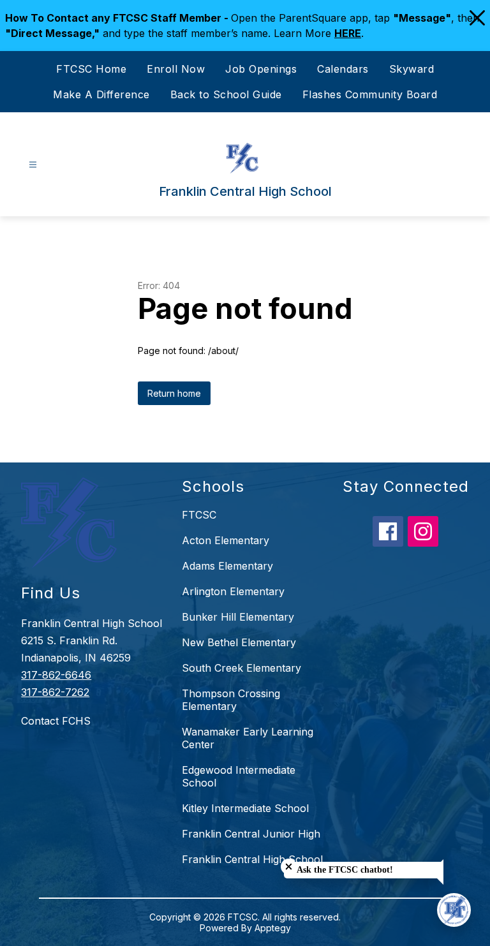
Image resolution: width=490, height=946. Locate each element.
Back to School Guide (226, 94)
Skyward (411, 69)
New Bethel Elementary (239, 642)
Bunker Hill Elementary (238, 616)
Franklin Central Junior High (251, 833)
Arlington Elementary (233, 591)
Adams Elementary (227, 565)
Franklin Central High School (252, 859)
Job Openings (261, 69)
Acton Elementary (225, 540)
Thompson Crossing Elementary (231, 700)
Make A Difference (101, 94)
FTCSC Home (91, 69)
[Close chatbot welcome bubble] (289, 867)
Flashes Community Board (370, 94)
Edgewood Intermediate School (238, 776)
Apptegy (273, 927)
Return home (174, 393)
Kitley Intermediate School (245, 808)
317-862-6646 (56, 675)
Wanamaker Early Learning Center (247, 738)
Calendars (343, 69)
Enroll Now (176, 69)
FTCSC (199, 514)
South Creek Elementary (241, 667)
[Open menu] (33, 165)
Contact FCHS (56, 720)
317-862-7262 (55, 692)
